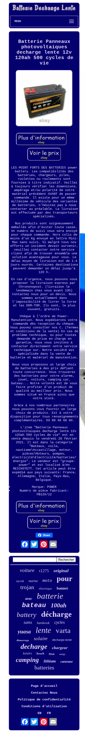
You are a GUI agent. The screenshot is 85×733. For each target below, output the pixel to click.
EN (39, 713)
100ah (58, 605)
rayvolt (20, 581)
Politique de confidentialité (44, 699)
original (61, 570)
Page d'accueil (44, 686)
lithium (50, 661)
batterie (50, 596)
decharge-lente (62, 640)
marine (33, 581)
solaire (40, 638)
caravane (66, 661)
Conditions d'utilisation (44, 706)
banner (62, 588)
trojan (27, 587)
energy (62, 654)
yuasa (24, 632)
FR (49, 713)
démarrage (23, 640)
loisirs (27, 653)
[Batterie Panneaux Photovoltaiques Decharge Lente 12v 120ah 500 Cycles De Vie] (44, 98)
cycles (59, 622)
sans (28, 622)
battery (26, 614)
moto (47, 581)
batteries (44, 668)
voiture (27, 570)
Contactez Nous (44, 693)
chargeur (60, 647)
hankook (43, 623)
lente (43, 630)
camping (27, 659)
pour (64, 578)
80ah (52, 654)
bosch (40, 653)
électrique (45, 588)
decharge (34, 646)
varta (63, 630)
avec (28, 599)
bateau (34, 605)
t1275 (44, 570)
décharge (56, 614)
